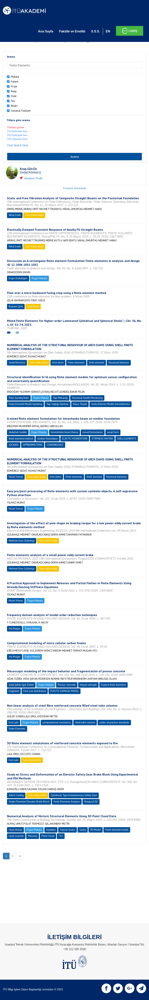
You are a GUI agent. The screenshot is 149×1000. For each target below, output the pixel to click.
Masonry (32, 836)
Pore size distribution (34, 691)
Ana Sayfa (45, 31)
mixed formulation (92, 432)
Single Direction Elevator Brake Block (29, 801)
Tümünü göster (15, 127)
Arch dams (58, 362)
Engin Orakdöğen (18, 278)
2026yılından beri (17, 131)
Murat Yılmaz (16, 476)
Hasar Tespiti (80, 404)
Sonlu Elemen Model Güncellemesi (110, 404)
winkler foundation (47, 438)
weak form (113, 432)
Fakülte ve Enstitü (72, 31)
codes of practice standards (114, 722)
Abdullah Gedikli (18, 432)
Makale (15, 76)
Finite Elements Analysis (67, 801)
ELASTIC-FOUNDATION (74, 438)
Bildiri (14, 105)
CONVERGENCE (55, 444)
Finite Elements (17, 728)
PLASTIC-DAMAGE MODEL (64, 691)
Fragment (14, 691)
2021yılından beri (17, 139)
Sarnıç (82, 829)
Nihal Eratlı (15, 215)
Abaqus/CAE (91, 801)
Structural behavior (118, 362)
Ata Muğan (14, 628)
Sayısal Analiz (67, 829)
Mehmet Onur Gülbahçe (22, 540)
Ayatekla (51, 829)
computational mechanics (56, 722)
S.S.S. (95, 31)
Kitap (14, 91)
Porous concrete (67, 684)
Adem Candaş (16, 795)
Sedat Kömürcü (17, 362)
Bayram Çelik (16, 306)
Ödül (13, 96)
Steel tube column (85, 722)
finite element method (21, 438)
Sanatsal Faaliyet (20, 110)
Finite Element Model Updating (25, 404)
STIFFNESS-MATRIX (102, 438)
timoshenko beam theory (64, 432)
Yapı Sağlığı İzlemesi (57, 404)
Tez (13, 101)
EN (108, 31)
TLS (61, 836)
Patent (14, 81)
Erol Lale (13, 722)
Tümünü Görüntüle (74, 188)
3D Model (95, 829)
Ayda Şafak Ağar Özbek (21, 684)
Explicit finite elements (113, 684)
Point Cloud (48, 836)
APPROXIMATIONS (32, 444)
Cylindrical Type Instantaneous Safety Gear (74, 795)
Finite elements (76, 362)
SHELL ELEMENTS (126, 438)
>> (19, 856)
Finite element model (116, 829)
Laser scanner (16, 836)
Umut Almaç (15, 829)
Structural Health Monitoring (87, 397)
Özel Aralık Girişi (17, 145)
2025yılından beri (17, 135)
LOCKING (14, 444)
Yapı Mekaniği (60, 397)
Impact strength (88, 684)
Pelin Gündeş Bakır (19, 397)
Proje (14, 86)
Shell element (96, 362)
